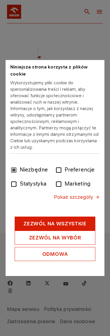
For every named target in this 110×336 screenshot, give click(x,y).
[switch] (60, 169)
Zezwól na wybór (55, 238)
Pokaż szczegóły (73, 197)
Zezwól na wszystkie (54, 224)
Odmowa (55, 254)
